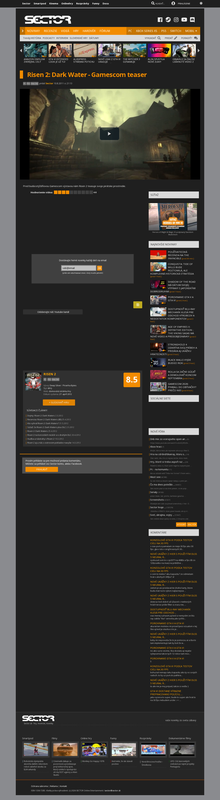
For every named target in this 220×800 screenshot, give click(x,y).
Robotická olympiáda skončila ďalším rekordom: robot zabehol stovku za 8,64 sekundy (36, 765)
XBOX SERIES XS (146, 31)
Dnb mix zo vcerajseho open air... (168, 439)
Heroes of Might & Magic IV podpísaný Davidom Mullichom (172, 233)
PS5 (163, 31)
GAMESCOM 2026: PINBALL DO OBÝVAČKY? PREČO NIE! (182, 387)
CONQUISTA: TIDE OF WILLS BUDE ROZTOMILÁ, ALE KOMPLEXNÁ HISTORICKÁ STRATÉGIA (172, 268)
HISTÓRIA (36, 38)
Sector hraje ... (158, 507)
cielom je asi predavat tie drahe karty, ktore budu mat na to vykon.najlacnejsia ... (171, 589)
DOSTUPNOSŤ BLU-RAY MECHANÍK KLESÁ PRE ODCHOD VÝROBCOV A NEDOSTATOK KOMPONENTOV (172, 313)
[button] (109, 133)
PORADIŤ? (186, 38)
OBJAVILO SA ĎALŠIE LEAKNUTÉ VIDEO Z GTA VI (184, 62)
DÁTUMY (94, 38)
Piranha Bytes (70, 385)
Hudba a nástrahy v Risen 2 (40, 438)
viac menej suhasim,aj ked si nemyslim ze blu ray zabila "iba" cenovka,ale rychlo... (172, 617)
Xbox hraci (156, 446)
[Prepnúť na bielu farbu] (201, 3)
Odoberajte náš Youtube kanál (53, 311)
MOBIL (189, 31)
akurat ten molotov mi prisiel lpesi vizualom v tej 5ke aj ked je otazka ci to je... (173, 628)
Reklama (54, 786)
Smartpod (40, 3)
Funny (95, 3)
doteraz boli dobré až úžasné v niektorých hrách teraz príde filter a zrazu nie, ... (170, 603)
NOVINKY (33, 31)
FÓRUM (105, 31)
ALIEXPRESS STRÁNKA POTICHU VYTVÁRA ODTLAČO (84, 62)
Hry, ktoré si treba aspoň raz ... (167, 461)
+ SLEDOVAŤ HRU (59, 402)
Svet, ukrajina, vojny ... (162, 514)
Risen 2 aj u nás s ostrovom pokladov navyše (49, 442)
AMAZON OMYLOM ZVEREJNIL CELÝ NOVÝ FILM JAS (34, 62)
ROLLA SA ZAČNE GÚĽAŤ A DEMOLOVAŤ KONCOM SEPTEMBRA (182, 375)
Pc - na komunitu (159, 469)
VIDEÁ (65, 31)
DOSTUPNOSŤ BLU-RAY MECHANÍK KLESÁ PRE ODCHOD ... (170, 611)
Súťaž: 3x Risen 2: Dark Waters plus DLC (46, 427)
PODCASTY (49, 38)
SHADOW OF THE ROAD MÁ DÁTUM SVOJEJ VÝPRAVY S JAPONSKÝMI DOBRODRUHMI (173, 286)
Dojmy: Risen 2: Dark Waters (41, 415)
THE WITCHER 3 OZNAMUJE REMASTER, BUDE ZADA (132, 63)
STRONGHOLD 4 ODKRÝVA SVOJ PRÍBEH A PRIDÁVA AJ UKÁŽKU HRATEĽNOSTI (173, 349)
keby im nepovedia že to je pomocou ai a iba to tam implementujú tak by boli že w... (173, 641)
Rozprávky (82, 3)
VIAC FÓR (192, 524)
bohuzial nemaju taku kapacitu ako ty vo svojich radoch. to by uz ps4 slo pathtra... (173, 674)
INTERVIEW (62, 38)
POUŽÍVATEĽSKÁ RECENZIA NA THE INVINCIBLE (178, 255)
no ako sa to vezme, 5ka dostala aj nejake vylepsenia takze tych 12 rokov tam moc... (170, 652)
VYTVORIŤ (181, 524)
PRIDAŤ (169, 38)
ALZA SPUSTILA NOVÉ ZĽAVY (156, 60)
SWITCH (175, 31)
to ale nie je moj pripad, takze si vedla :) (169, 686)
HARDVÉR (89, 31)
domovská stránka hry (60, 391)
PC (130, 31)
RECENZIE (50, 31)
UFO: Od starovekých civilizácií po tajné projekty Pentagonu (182, 764)
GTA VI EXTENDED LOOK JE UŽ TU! (58, 60)
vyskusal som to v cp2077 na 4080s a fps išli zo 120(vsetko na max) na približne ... (172, 561)
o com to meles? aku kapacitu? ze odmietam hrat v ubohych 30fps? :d (171, 575)
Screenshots (157, 499)
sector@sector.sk (112, 790)
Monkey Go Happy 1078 (93, 761)
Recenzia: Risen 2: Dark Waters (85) (44, 419)
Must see (155, 476)
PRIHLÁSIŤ (41, 469)
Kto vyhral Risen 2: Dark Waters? (43, 423)
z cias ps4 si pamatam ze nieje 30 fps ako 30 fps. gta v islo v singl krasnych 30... (171, 548)
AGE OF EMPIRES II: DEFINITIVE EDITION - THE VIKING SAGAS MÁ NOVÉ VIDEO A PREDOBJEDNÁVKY (172, 331)
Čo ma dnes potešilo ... (162, 484)
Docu (106, 3)
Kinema (53, 3)
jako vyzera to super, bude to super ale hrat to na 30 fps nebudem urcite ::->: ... (173, 699)
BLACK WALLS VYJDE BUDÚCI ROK (179, 361)
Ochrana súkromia (39, 786)
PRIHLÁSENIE (184, 3)
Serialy (153, 492)
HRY (76, 31)
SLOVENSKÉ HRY (78, 38)
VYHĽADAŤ (150, 38)
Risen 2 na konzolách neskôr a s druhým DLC (49, 434)
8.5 (132, 379)
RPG (50, 388)
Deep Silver (55, 385)
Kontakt (63, 786)
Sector (26, 3)
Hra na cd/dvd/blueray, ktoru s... (168, 454)
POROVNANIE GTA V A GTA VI (167, 623)
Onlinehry (67, 3)
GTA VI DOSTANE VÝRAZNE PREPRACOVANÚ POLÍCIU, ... (166, 692)
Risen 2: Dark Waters (37, 431)
